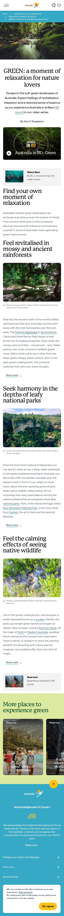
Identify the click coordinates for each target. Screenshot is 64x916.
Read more (31, 845)
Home (4, 14)
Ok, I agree (48, 906)
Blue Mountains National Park (20, 507)
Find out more (25, 892)
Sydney (13, 512)
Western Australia (37, 632)
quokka (40, 619)
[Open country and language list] (58, 857)
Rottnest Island (47, 627)
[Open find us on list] (58, 867)
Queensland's (48, 332)
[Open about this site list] (58, 877)
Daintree (26, 332)
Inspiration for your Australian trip (27, 14)
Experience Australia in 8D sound (22, 16)
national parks (11, 503)
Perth (20, 632)
